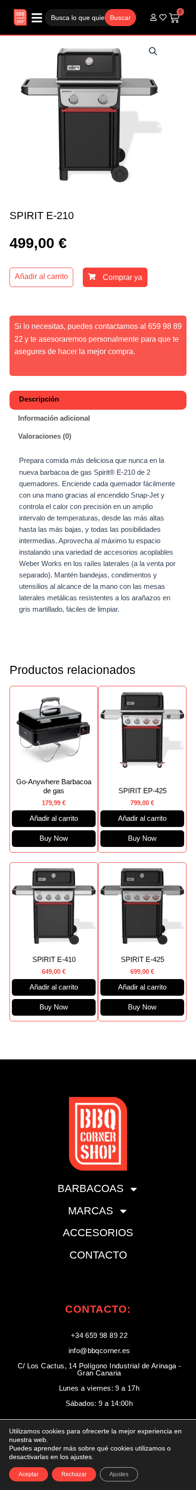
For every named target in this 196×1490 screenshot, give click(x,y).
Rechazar (74, 1474)
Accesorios (98, 1233)
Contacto (98, 1255)
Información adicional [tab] (54, 418)
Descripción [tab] (39, 399)
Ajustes (118, 1474)
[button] (153, 51)
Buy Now (53, 838)
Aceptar (29, 1474)
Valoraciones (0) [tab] (44, 436)
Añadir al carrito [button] (53, 818)
